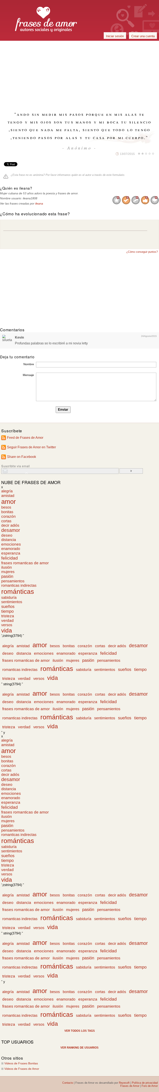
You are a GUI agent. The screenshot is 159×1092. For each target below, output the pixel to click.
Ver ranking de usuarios (79, 1047)
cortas (6, 521)
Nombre (28, 364)
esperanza (10, 553)
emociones (11, 544)
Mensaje (28, 375)
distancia (8, 540)
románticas (17, 591)
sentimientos (11, 602)
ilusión (6, 567)
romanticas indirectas (18, 585)
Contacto (67, 1082)
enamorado (10, 549)
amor (8, 501)
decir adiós (10, 525)
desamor (10, 530)
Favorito (106, 153)
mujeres (7, 572)
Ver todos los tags (79, 1030)
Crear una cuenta (143, 36)
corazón (8, 516)
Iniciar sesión (115, 36)
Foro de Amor (150, 1085)
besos (6, 507)
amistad (7, 495)
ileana (39, 203)
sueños (7, 606)
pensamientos (12, 581)
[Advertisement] (79, 45)
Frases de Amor (129, 1085)
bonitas (7, 512)
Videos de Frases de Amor (21, 1068)
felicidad (9, 558)
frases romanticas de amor (25, 563)
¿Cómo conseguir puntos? (142, 251)
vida (6, 630)
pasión (7, 576)
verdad (7, 620)
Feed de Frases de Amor (25, 437)
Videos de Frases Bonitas (21, 1063)
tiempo (7, 611)
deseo (6, 535)
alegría (7, 491)
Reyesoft (124, 1082)
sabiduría (9, 597)
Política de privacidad (145, 1082)
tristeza (7, 616)
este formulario (115, 174)
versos (6, 625)
